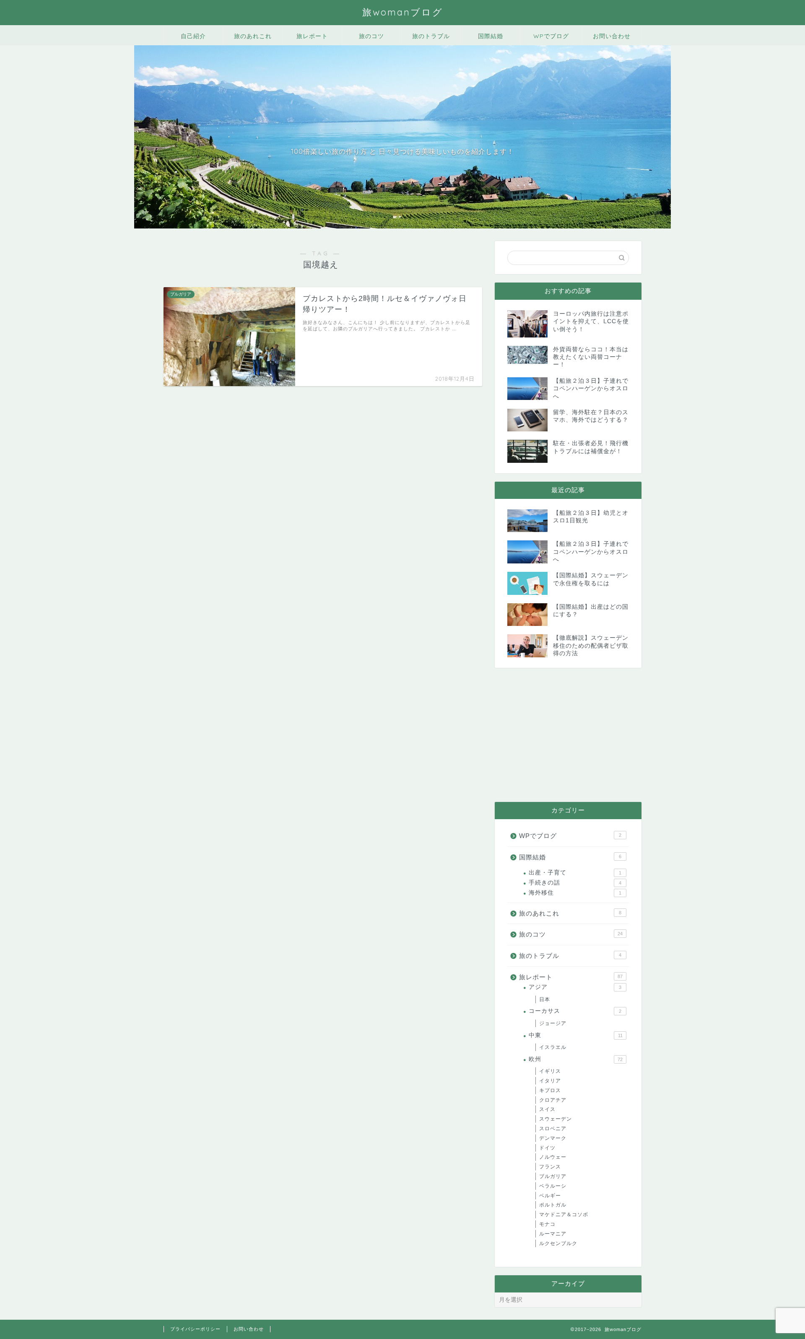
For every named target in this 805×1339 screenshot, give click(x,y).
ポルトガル (552, 1205)
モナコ (547, 1224)
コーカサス (575, 1011)
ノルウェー (552, 1157)
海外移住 (575, 893)
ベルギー (550, 1196)
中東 (576, 1035)
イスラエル (552, 1047)
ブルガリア (552, 1176)
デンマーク (552, 1138)
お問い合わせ (612, 36)
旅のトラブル (431, 36)
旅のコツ (371, 36)
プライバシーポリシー (195, 1328)
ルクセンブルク (558, 1243)
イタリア (550, 1081)
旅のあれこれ (253, 36)
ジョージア (552, 1023)
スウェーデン (555, 1119)
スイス (547, 1109)
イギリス (550, 1071)
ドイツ (547, 1148)
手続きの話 (575, 883)
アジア (575, 987)
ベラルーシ (552, 1186)
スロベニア (552, 1128)
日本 (544, 999)
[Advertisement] (568, 735)
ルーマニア (552, 1234)
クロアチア (552, 1100)
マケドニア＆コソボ (563, 1214)
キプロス (550, 1090)
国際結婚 (490, 36)
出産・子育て (575, 872)
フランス (550, 1167)
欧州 (576, 1059)
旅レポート (312, 36)
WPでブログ (551, 36)
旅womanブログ (402, 12)
